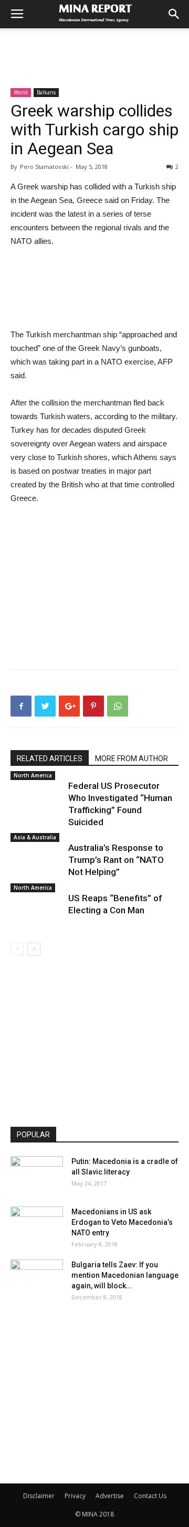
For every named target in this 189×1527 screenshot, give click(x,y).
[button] (174, 14)
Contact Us (150, 1495)
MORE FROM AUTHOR (131, 758)
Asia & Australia (35, 837)
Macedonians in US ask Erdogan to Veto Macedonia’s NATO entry (122, 1222)
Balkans (46, 92)
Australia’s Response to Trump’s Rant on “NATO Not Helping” (116, 859)
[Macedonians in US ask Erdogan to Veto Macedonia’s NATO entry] (36, 1224)
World (21, 92)
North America (33, 775)
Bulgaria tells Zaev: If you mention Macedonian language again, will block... (124, 1275)
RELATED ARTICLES (49, 758)
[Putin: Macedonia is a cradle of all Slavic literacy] (36, 1174)
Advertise (110, 1495)
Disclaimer (39, 1495)
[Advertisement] (94, 47)
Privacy (75, 1495)
